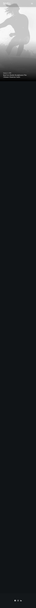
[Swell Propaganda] (7, 3)
